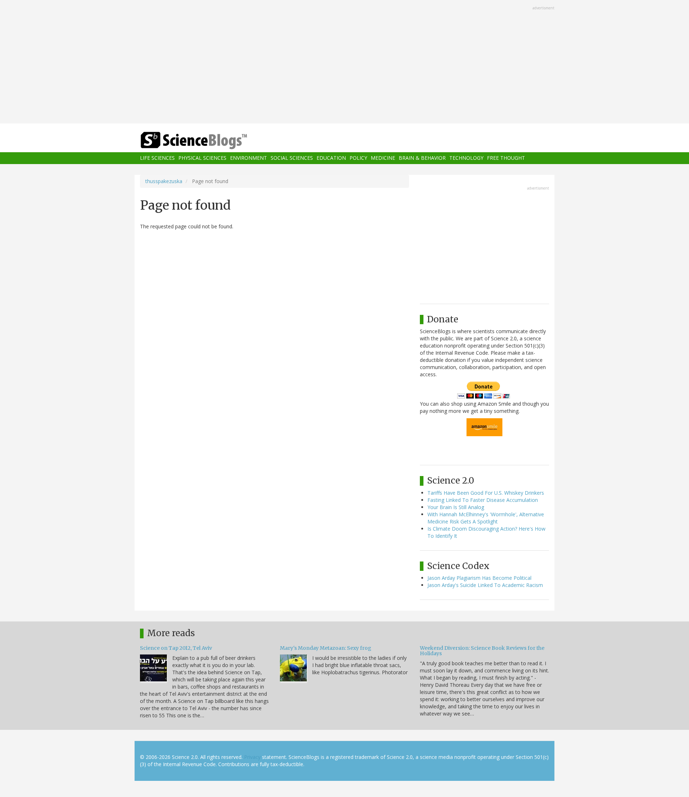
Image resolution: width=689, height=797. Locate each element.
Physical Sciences (202, 158)
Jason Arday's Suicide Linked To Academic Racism (485, 585)
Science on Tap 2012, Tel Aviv (176, 648)
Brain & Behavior (422, 158)
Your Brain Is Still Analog (455, 507)
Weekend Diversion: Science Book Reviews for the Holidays (482, 651)
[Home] (208, 140)
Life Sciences (157, 158)
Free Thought (506, 158)
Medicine (383, 158)
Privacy (252, 757)
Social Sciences (292, 158)
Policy (358, 158)
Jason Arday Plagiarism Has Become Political (479, 577)
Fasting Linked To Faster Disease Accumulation (482, 500)
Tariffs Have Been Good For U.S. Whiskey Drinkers (485, 492)
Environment (248, 158)
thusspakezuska (163, 181)
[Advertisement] (344, 62)
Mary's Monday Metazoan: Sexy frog (325, 648)
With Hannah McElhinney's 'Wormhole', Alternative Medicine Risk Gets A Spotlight (485, 518)
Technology (466, 158)
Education (331, 158)
